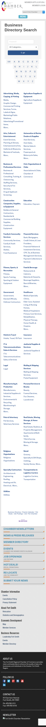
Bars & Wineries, (30, 283)
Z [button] (32, 81)
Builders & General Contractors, (10, 211)
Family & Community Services (11, 235)
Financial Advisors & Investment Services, (32, 248)
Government (8, 292)
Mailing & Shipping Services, (31, 373)
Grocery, (27, 454)
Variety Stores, (29, 464)
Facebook (4, 681)
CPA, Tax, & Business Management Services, (33, 254)
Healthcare (28, 292)
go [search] (24, 53)
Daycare (36, 204)
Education (28, 200)
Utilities (6, 491)
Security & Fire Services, (9, 187)
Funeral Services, (30, 393)
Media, (6, 100)
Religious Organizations (9, 452)
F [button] (37, 62)
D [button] (28, 62)
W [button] (19, 81)
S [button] (21, 76)
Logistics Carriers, (31, 476)
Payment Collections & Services (33, 260)
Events (5, 595)
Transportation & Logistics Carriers (31, 471)
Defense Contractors (11, 302)
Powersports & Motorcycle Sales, (31, 153)
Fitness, (6, 274)
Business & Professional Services (12, 165)
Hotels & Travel (9, 335)
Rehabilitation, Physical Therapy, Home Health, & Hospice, (31, 321)
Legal (5, 365)
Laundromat (28, 399)
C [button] (23, 62)
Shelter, (6, 250)
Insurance (28, 335)
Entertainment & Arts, (12, 146)
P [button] (30, 71)
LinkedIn (4, 684)
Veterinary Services (11, 424)
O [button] (25, 71)
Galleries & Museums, (12, 149)
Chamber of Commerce (28, 175)
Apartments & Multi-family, (32, 434)
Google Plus (13, 681)
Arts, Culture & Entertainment (9, 135)
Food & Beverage (30, 267)
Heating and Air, (9, 482)
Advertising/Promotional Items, (13, 123)
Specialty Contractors (12, 470)
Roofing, (6, 479)
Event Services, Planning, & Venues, (11, 141)
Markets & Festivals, (11, 152)
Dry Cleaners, (29, 396)
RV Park (19, 338)
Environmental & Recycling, (10, 401)
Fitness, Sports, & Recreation (10, 269)
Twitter (8, 681)
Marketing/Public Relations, (10, 117)
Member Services (9, 627)
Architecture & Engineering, (9, 475)
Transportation (30, 479)
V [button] (34, 76)
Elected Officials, (10, 299)
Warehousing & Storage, (9, 407)
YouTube (22, 681)
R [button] (16, 76)
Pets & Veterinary (10, 417)
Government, (8, 295)
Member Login (38, 5)
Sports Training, (9, 277)
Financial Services (31, 234)
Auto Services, (29, 140)
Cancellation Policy (10, 599)
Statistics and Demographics (13, 615)
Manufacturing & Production (10, 385)
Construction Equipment (8, 227)
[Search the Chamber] (44, 12)
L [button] (36, 67)
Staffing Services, (10, 182)
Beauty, (26, 390)
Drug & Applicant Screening (10, 193)
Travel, (12, 338)
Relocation (7, 611)
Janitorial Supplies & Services (32, 345)
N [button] (21, 71)
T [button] (25, 76)
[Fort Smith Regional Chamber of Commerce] (12, 10)
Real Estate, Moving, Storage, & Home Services (32, 420)
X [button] (23, 81)
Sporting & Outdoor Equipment (11, 282)
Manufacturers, (9, 390)
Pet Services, (8, 421)
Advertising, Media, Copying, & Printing (11, 95)
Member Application (34, 2)
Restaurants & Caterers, (29, 272)
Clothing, (27, 461)
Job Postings (18, 514)
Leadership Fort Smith (11, 636)
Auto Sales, (28, 143)
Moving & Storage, (31, 442)
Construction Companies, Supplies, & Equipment (12, 203)
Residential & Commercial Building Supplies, (11, 219)
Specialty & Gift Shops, (33, 458)
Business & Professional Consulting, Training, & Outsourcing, (12, 175)
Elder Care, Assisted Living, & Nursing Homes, (32, 305)
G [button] (15, 67)
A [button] (14, 62)
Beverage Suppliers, (31, 280)
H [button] (19, 67)
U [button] (30, 76)
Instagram (17, 681)
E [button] (32, 62)
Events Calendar (28, 512)
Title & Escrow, (29, 439)
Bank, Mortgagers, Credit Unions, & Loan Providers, (32, 240)
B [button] (19, 62)
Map (4, 624)
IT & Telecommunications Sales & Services (12, 347)
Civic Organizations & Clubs (32, 165)
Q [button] (35, 71)
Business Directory (14, 512)
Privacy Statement (9, 602)
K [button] (32, 67)
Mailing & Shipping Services (31, 367)
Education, (28, 204)
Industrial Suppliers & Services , (12, 395)
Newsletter (9, 715)
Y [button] (28, 81)
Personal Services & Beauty (32, 385)
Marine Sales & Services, (30, 147)
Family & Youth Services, (9, 245)
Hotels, (6, 338)
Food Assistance (10, 253)
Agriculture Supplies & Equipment (33, 95)
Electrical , (7, 485)
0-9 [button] (9, 62)
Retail (26, 451)
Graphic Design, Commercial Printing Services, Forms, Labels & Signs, (11, 108)
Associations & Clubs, (32, 170)
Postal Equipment (31, 378)
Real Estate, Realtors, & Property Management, (33, 428)
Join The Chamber (30, 514)
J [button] (27, 67)
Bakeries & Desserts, (32, 277)
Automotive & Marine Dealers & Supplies (32, 135)
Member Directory (9, 643)
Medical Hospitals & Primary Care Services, (33, 312)
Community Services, (11, 240)
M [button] (16, 71)
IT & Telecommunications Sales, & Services (11, 356)
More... (6, 127)
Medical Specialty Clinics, (31, 297)
